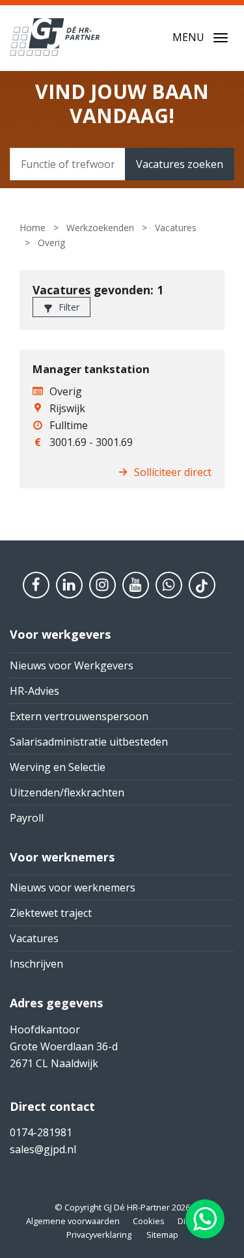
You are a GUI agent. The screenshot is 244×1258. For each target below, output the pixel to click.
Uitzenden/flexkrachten (67, 792)
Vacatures (34, 938)
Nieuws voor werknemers (72, 887)
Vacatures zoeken (179, 164)
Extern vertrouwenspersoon (79, 716)
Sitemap (162, 1234)
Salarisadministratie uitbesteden (89, 741)
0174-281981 (41, 1132)
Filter (67, 307)
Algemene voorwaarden (73, 1221)
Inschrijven (36, 964)
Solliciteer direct (172, 472)
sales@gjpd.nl (43, 1149)
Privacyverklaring (98, 1234)
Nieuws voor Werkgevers (71, 665)
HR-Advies (34, 691)
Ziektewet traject (51, 913)
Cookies (149, 1221)
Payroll (27, 818)
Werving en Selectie (57, 767)
